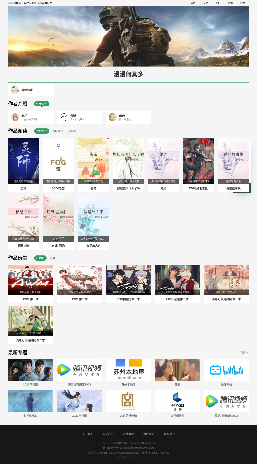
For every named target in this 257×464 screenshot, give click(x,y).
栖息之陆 (23, 245)
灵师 (23, 188)
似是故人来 (94, 245)
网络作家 (27, 90)
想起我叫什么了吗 (128, 188)
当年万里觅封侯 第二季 (30, 340)
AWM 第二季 (79, 299)
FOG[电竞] (58, 188)
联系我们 (108, 434)
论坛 (217, 3)
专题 (205, 3)
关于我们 (87, 434)
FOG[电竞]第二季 (177, 299)
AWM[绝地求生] (199, 188)
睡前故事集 (233, 188)
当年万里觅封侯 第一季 (226, 299)
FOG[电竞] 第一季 (128, 299)
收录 (242, 3)
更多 (243, 352)
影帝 (93, 188)
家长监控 (169, 434)
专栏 (24, 115)
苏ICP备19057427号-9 (128, 457)
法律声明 (128, 434)
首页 (193, 3)
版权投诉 (149, 434)
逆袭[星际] (58, 245)
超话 (122, 115)
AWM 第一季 (30, 299)
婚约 (163, 188)
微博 (230, 3)
